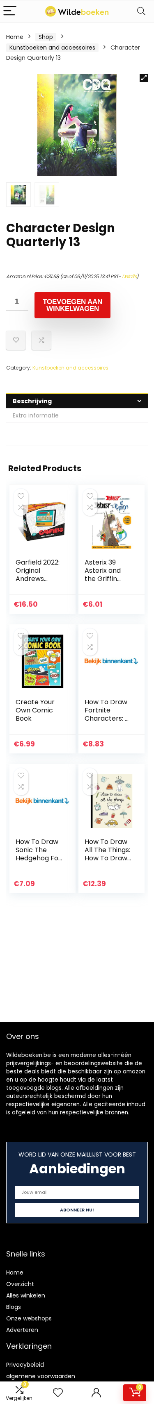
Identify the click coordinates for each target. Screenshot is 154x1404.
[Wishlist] (58, 1393)
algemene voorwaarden (40, 1376)
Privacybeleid (25, 1365)
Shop (46, 37)
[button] (144, 78)
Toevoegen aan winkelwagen (72, 305)
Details (129, 276)
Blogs (13, 1307)
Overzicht (20, 1284)
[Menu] (10, 11)
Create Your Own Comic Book (35, 710)
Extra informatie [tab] (36, 415)
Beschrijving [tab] (32, 401)
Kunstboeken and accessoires (52, 47)
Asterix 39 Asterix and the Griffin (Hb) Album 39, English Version (103, 583)
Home (14, 37)
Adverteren (22, 1330)
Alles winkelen (25, 1295)
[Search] (141, 11)
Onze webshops (29, 1318)
